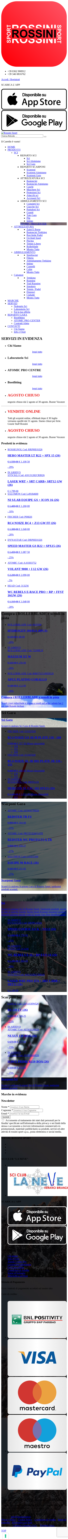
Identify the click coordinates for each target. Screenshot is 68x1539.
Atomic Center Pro (17, 1261)
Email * (5, 1113)
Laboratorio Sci (21, 309)
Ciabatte (31, 295)
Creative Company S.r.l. (25, 1525)
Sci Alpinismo (34, 161)
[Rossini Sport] (9, 133)
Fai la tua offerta (22, 312)
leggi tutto (37, 351)
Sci (28, 158)
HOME (11, 147)
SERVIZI (12, 303)
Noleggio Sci (20, 306)
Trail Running (33, 283)
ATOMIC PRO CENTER (27, 320)
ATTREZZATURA (24, 226)
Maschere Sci (33, 189)
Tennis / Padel (34, 289)
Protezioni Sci (33, 192)
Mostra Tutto (33, 249)
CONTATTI (14, 326)
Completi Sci (33, 203)
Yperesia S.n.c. (47, 1525)
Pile (28, 218)
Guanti (30, 212)
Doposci (31, 292)
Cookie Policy (25, 1519)
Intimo (30, 221)
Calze (29, 269)
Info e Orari (20, 332)
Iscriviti (6, 1117)
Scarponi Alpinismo (36, 172)
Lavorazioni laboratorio (19, 1264)
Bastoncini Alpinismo (37, 184)
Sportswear (32, 255)
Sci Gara (31, 164)
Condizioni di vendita (18, 1270)
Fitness (30, 258)
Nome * (5, 1107)
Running (31, 280)
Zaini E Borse (33, 229)
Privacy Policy (8, 1519)
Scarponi (31, 169)
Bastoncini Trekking (37, 232)
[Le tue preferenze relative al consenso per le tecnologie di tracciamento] (6, 1536)
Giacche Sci (33, 206)
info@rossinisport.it (21, 1516)
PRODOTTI (14, 149)
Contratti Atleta (21, 323)
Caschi (30, 186)
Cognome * (7, 1110)
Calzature (18, 275)
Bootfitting (19, 317)
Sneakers (31, 286)
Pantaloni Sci (33, 209)
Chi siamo (13, 1256)
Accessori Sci (33, 198)
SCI (16, 152)
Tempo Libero (34, 243)
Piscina (30, 240)
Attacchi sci (32, 195)
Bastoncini (32, 181)
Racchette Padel (35, 235)
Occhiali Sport (34, 238)
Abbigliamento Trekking (39, 260)
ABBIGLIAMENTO (24, 252)
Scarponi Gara (34, 175)
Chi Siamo (19, 329)
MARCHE (13, 300)
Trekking (31, 277)
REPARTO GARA (17, 314)
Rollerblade (32, 246)
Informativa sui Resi (18, 1276)
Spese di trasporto (16, 1273)
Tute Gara (32, 215)
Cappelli (31, 266)
